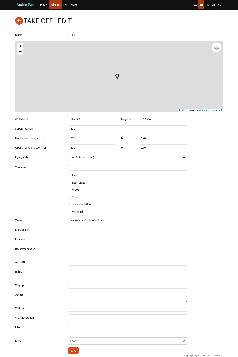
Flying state (22, 157)
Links (18, 340)
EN (201, 4)
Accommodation (81, 204)
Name (18, 34)
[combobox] (127, 157)
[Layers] (216, 47)
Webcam (20, 308)
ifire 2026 (218, 356)
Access (19, 294)
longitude (126, 119)
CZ (195, 4)
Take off (55, 4)
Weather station (24, 317)
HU (219, 4)
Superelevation (24, 128)
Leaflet (182, 110)
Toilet (75, 197)
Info (17, 327)
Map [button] (42, 4)
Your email (21, 167)
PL (207, 4)
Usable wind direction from (30, 138)
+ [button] (20, 46)
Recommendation (25, 248)
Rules (18, 271)
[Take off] (117, 77)
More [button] (74, 4)
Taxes (18, 220)
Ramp (75, 175)
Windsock (77, 211)
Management (22, 229)
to (122, 138)
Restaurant (78, 182)
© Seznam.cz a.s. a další (210, 110)
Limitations (21, 239)
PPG (65, 4)
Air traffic (20, 262)
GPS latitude (22, 119)
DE (213, 4)
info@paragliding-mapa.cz (193, 356)
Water (75, 189)
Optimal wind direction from (31, 147)
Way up (19, 285)
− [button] (20, 51)
